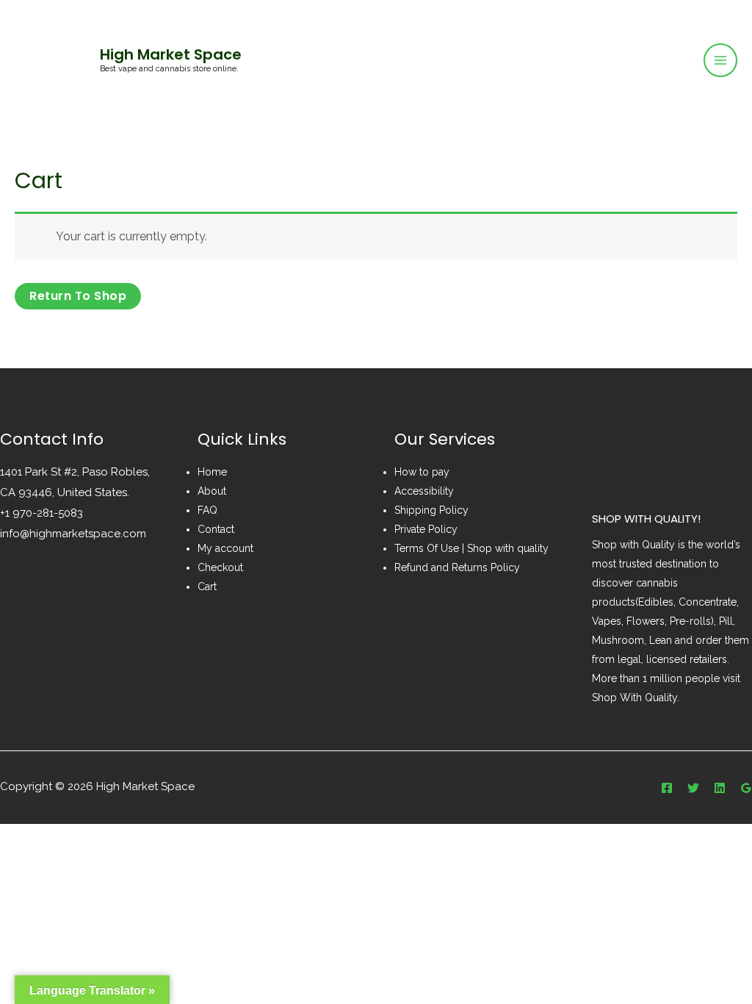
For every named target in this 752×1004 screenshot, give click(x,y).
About (212, 491)
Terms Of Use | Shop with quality (471, 548)
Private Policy (426, 529)
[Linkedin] (720, 788)
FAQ (207, 510)
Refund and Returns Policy (457, 567)
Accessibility (424, 491)
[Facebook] (667, 788)
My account (225, 548)
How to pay (421, 472)
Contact (216, 529)
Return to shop (77, 295)
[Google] (746, 788)
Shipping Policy (431, 510)
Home (212, 472)
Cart (207, 586)
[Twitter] (693, 788)
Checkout (220, 567)
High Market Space (171, 54)
